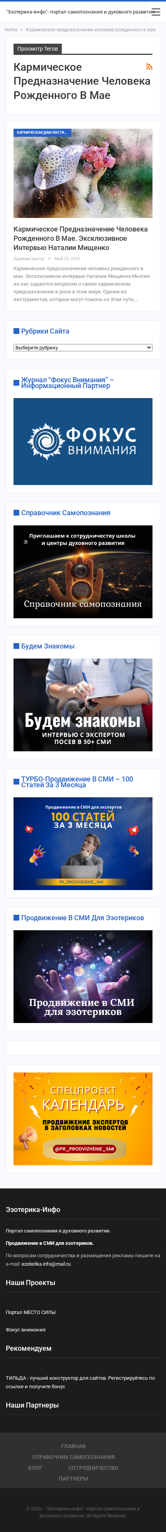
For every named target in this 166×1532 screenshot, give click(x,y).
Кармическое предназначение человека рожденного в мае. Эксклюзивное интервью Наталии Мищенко (81, 238)
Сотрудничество (93, 1468)
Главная (73, 1446)
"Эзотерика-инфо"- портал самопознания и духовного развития (80, 12)
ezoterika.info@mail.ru (46, 1264)
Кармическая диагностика (43, 132)
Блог (35, 1468)
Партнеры (73, 1479)
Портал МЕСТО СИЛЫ (31, 1312)
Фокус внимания (26, 1330)
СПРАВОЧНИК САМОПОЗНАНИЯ (73, 1457)
